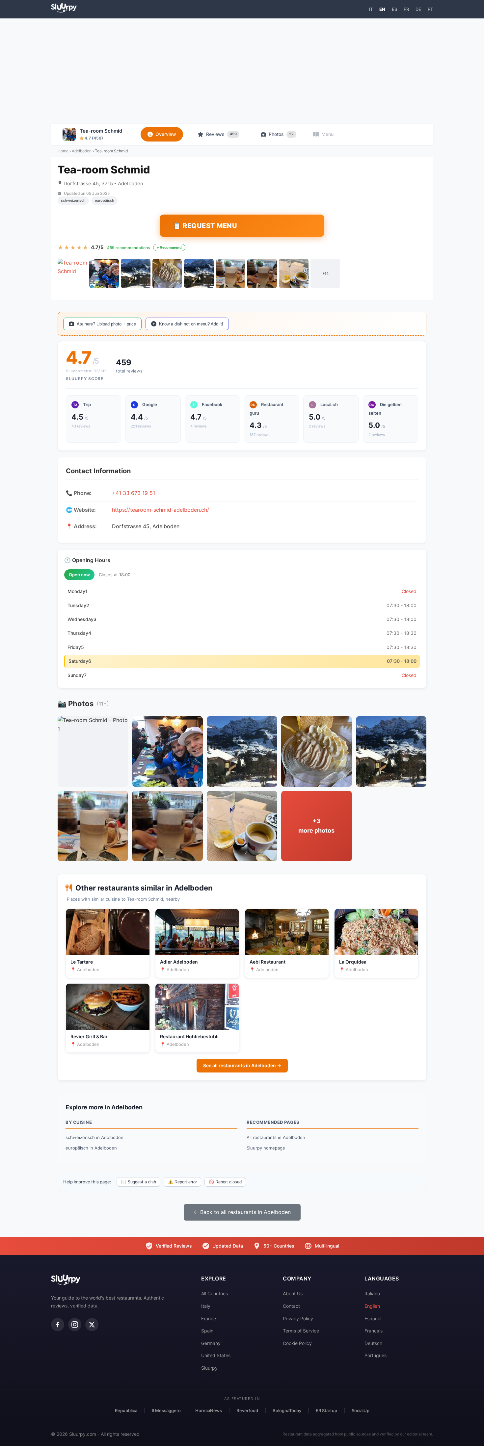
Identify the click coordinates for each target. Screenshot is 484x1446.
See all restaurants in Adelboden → (242, 1065)
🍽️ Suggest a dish (138, 1181)
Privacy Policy (298, 1318)
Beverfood (247, 1410)
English (372, 1306)
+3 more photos (316, 825)
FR (406, 9)
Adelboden (82, 150)
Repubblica (126, 1410)
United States (215, 1355)
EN (382, 9)
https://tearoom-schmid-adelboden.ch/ (160, 509)
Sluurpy (209, 1368)
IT (371, 9)
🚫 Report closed (225, 1181)
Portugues (375, 1355)
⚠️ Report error (182, 1181)
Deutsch (373, 1343)
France (208, 1318)
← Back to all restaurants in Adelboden (242, 1212)
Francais (373, 1330)
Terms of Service (301, 1330)
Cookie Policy (297, 1343)
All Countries (214, 1293)
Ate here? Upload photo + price (106, 324)
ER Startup (326, 1410)
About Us (293, 1293)
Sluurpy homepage (266, 1147)
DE (418, 9)
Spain (207, 1330)
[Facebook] (57, 1324)
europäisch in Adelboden (91, 1147)
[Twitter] (91, 1324)
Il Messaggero (166, 1410)
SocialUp (360, 1410)
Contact (291, 1306)
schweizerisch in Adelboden (94, 1137)
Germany (211, 1343)
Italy (205, 1306)
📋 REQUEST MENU (205, 226)
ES (394, 9)
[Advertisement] (242, 71)
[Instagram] (74, 1324)
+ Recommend (169, 247)
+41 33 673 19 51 (133, 493)
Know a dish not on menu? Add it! (191, 324)
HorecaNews (208, 1410)
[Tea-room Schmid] (72, 273)
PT (430, 9)
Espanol (372, 1318)
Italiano (372, 1293)
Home (63, 150)
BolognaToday (287, 1410)
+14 (325, 273)
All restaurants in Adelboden (276, 1137)
